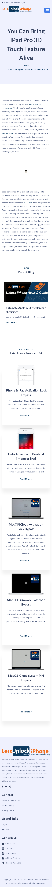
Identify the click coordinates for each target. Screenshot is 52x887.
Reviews (5, 829)
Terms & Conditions (11, 800)
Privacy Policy (8, 810)
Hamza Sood (7, 133)
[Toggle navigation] (47, 10)
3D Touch (28, 203)
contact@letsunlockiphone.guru (14, 3)
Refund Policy (8, 805)
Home (26, 66)
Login (4, 824)
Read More (10, 322)
